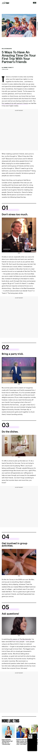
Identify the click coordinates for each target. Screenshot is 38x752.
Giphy (19, 575)
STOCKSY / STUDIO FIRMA (37, 26)
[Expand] (29, 735)
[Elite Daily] (5, 3)
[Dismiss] (35, 735)
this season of (20, 639)
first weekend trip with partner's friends (15, 103)
